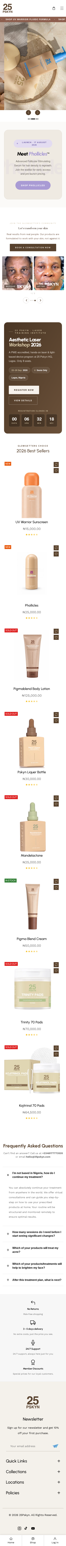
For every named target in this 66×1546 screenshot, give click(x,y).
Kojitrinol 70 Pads (32, 1105)
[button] (61, 8)
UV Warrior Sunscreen (32, 522)
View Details (23, 400)
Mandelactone (32, 855)
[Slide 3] (35, 300)
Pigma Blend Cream (32, 939)
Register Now (24, 389)
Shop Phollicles (33, 185)
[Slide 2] (33, 300)
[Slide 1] (31, 300)
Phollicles (31, 605)
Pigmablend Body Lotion (32, 689)
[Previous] (26, 300)
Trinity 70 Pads (32, 1022)
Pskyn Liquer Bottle (32, 772)
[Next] (40, 300)
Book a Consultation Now (33, 247)
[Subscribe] (55, 1446)
